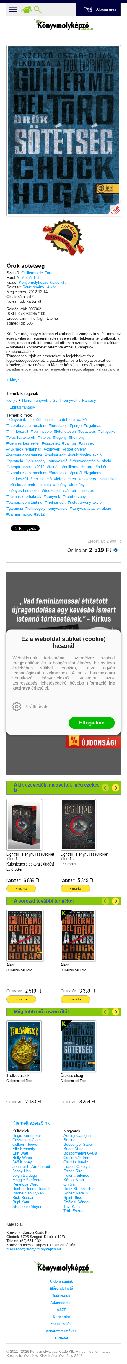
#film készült (17, 431)
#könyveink (16, 419)
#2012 (39, 467)
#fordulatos (58, 425)
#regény (60, 437)
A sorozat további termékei (44, 900)
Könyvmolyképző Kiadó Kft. (43, 282)
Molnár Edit (31, 277)
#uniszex (86, 443)
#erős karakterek (20, 437)
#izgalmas (92, 425)
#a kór (82, 419)
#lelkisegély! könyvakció (46, 461)
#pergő (76, 425)
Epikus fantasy (22, 407)
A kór (51, 287)
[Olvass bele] (110, 205)
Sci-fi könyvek (65, 400)
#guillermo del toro (59, 419)
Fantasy (89, 400)
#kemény (77, 437)
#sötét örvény (74, 449)
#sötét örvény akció (85, 455)
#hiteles (44, 437)
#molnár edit (55, 455)
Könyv (11, 400)
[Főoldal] (26, 9)
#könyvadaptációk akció (90, 461)
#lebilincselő (41, 431)
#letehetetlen (65, 431)
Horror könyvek (35, 400)
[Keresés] (38, 9)
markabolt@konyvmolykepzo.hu (33, 1249)
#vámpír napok (19, 467)
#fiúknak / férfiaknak (23, 449)
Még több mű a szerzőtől (41, 1011)
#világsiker (107, 431)
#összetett (51, 443)
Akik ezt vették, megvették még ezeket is (56, 787)
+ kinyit (12, 379)
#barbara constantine (24, 455)
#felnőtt (34, 419)
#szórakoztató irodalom (26, 425)
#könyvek (52, 449)
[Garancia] (63, 238)
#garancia (14, 461)
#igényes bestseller (23, 443)
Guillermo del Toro (36, 273)
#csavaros (87, 431)
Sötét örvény (33, 287)
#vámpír (69, 443)
